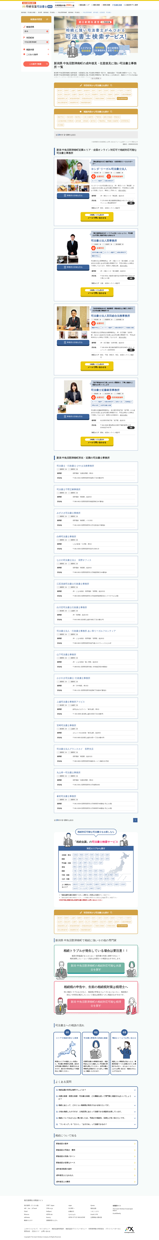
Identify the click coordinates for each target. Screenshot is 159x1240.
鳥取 (90, 875)
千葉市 (98, 888)
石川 (95, 863)
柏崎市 (80, 90)
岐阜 (85, 867)
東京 (74, 859)
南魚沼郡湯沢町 (63, 102)
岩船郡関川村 (74, 102)
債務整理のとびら (52, 1220)
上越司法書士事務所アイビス (71, 702)
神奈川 (81, 859)
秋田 (91, 855)
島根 (95, 875)
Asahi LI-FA (94, 1214)
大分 (95, 879)
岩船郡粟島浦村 (86, 102)
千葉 (91, 859)
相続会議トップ (84, 5)
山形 (102, 855)
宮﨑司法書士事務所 (66, 725)
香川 (100, 875)
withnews (27, 1217)
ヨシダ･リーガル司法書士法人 (109, 168)
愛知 (74, 867)
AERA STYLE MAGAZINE (76, 1217)
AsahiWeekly (117, 1213)
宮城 (97, 855)
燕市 (93, 90)
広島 (74, 875)
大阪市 (107, 244)
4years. (93, 1205)
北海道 (75, 855)
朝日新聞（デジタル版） (32, 1205)
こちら (103, 897)
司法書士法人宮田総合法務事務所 (110, 315)
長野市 (73, 469)
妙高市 (117, 94)
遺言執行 (93, 121)
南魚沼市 (67, 94)
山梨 (80, 863)
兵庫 (80, 871)
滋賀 (95, 871)
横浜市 (75, 884)
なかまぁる (71, 1214)
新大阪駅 (118, 244)
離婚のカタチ (28, 1220)
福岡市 (103, 884)
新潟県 (62, 611)
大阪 (74, 871)
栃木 (102, 859)
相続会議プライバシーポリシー (76, 1229)
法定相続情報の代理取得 (65, 121)
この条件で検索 (35, 64)
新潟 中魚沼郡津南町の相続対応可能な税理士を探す (96, 1003)
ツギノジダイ (95, 1211)
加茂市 (113, 90)
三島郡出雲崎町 (99, 98)
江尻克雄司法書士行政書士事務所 (73, 584)
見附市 (110, 94)
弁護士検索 (96, 5)
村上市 (88, 94)
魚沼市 (60, 94)
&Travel (34, 1208)
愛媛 (111, 875)
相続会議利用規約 (58, 1229)
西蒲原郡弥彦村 (87, 98)
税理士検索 (106, 5)
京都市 (116, 884)
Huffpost (49, 1211)
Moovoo (26, 1214)
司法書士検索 (117, 5)
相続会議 (93, 1208)
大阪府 (96, 244)
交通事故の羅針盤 (96, 1217)
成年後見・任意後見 (82, 121)
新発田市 (87, 90)
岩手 (86, 855)
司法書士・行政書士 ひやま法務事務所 (75, 466)
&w (29, 1208)
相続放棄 (70, 117)
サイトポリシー (44, 1229)
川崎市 (91, 888)
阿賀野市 (95, 94)
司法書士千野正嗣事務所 (68, 489)
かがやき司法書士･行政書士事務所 (73, 678)
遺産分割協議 (107, 117)
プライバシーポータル (113, 1229)
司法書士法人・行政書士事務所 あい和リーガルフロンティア (86, 631)
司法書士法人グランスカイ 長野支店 (75, 749)
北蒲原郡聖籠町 (126, 94)
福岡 (74, 879)
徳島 (106, 875)
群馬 (107, 859)
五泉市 (106, 90)
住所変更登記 (125, 121)
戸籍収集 (98, 117)
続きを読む (122, 190)
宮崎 (100, 879)
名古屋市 (107, 393)
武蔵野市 (107, 319)
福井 (100, 863)
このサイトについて (31, 1229)
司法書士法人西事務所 (104, 240)
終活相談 (60, 125)
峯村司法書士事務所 (66, 796)
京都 (85, 871)
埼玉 (86, 859)
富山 (90, 863)
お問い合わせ (45, 1231)
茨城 (97, 859)
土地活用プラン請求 (131, 5)
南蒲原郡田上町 (63, 98)
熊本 (90, 879)
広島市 (123, 884)
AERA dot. (49, 1214)
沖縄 (112, 879)
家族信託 (117, 117)
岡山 (80, 875)
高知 (116, 875)
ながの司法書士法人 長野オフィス (74, 560)
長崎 (85, 879)
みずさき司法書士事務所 (68, 513)
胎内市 (81, 94)
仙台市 (75, 888)
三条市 (99, 90)
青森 (81, 855)
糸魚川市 (103, 94)
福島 (107, 855)
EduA (26, 1211)
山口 (85, 875)
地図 (131, 203)
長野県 (62, 469)
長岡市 (66, 90)
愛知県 (96, 393)
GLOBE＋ (71, 1208)
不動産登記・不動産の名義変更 (108, 121)
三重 (90, 867)
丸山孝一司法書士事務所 (68, 772)
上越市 (73, 90)
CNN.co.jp (49, 1208)
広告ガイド (35, 1231)
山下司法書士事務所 (66, 654)
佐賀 (80, 879)
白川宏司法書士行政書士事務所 (72, 607)
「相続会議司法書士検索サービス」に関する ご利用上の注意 (79, 895)
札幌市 (97, 884)
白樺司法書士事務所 (66, 536)
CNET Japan (50, 1205)
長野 (85, 863)
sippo (70, 1205)
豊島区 (107, 172)
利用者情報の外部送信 (96, 1229)
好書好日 (71, 1211)
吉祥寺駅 (118, 319)
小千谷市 (120, 90)
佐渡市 (74, 94)
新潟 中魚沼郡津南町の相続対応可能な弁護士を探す (96, 967)
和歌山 (101, 871)
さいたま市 (83, 888)
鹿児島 (107, 879)
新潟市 (60, 90)
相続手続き (61, 117)
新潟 (74, 863)
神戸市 (110, 884)
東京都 (96, 172)
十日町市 (128, 90)
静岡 (80, 867)
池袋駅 (118, 172)
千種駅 (119, 393)
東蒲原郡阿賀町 (75, 98)
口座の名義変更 (88, 117)
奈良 (90, 871)
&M (25, 1208)
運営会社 (27, 1231)
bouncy (48, 1217)
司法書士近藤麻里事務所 (105, 389)
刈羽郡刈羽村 (111, 98)
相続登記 (78, 117)
